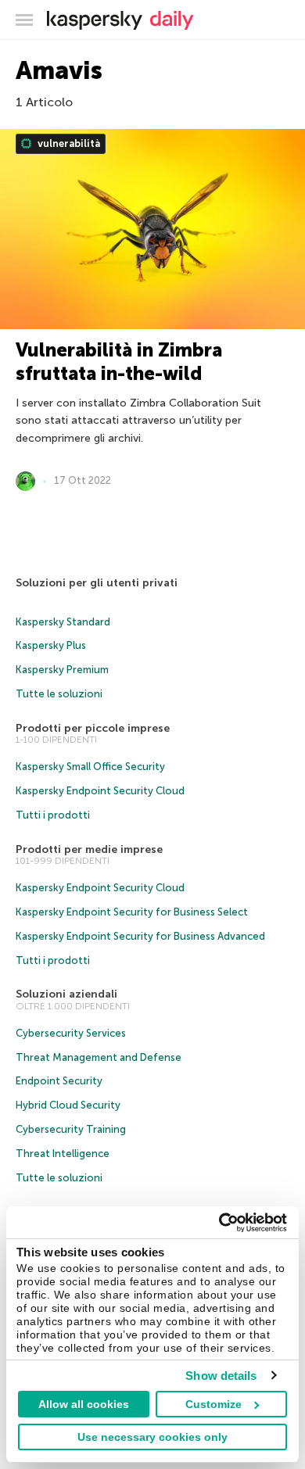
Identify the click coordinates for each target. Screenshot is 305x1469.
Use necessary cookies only (152, 1437)
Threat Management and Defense (98, 1057)
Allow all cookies (83, 1404)
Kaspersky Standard (63, 622)
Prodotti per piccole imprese (93, 728)
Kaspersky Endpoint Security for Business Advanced (140, 936)
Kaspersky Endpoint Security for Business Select (132, 912)
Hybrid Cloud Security (68, 1105)
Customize (213, 1404)
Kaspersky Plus (51, 645)
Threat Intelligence (62, 1153)
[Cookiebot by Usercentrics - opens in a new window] (219, 1223)
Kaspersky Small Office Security (90, 766)
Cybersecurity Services (71, 1033)
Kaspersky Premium (62, 669)
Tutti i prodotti (53, 815)
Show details (221, 1375)
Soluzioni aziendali (66, 994)
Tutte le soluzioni (59, 694)
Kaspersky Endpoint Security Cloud (100, 791)
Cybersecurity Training (71, 1129)
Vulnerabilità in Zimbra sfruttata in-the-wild (119, 362)
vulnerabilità (67, 143)
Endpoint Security (59, 1081)
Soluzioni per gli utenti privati (97, 582)
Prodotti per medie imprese (89, 849)
